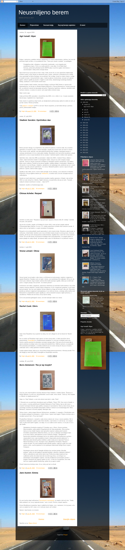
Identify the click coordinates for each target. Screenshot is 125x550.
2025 (84, 122)
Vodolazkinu (45, 173)
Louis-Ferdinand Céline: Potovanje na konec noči (97, 251)
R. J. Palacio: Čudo (95, 277)
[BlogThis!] (52, 111)
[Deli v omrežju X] (54, 111)
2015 (84, 147)
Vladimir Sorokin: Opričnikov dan (35, 120)
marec (86, 114)
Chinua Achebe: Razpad (31, 193)
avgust (86, 104)
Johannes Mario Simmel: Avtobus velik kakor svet (97, 160)
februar (86, 117)
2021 (84, 132)
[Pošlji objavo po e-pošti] (51, 111)
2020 (84, 135)
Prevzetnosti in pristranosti (46, 500)
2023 (84, 127)
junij (85, 112)
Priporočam (34, 25)
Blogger (65, 534)
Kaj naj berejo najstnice (66, 25)
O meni (82, 25)
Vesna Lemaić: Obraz (29, 251)
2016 (84, 145)
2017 (84, 142)
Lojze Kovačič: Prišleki (96, 174)
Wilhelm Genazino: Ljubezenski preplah (95, 263)
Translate (94, 318)
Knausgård (31, 340)
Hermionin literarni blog (90, 295)
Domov (22, 25)
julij (85, 109)
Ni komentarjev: (42, 111)
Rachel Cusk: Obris (29, 306)
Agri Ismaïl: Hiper (28, 36)
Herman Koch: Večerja (96, 237)
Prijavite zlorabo (86, 322)
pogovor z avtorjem (27, 105)
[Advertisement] (93, 60)
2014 (84, 150)
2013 (84, 152)
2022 (84, 130)
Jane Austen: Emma (29, 473)
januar (86, 119)
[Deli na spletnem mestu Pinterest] (58, 111)
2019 (84, 137)
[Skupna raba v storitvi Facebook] (56, 111)
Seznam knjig (48, 25)
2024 (84, 125)
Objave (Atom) (33, 523)
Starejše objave (69, 519)
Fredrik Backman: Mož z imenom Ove (97, 225)
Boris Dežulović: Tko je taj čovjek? (36, 365)
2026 (84, 102)
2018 (84, 140)
